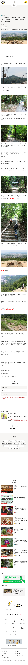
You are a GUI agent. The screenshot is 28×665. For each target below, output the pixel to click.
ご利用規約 (4, 653)
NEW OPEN (6, 441)
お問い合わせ (17, 653)
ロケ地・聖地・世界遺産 (7, 443)
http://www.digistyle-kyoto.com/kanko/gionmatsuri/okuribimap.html (14, 398)
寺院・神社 (6, 446)
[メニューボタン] (25, 2)
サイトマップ (4, 651)
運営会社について (5, 655)
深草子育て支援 (14, 446)
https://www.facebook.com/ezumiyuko (19, 420)
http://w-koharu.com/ (14, 419)
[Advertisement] (14, 11)
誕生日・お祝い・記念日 (14, 448)
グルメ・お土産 (22, 623)
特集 (5, 623)
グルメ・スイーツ (21, 441)
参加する (5, 631)
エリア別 (14, 631)
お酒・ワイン (12, 441)
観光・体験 (21, 446)
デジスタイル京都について (14, 634)
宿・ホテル (23, 443)
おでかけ (14, 623)
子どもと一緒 (4, 26)
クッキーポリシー (5, 657)
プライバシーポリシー (19, 655)
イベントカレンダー (22, 631)
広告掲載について (18, 651)
